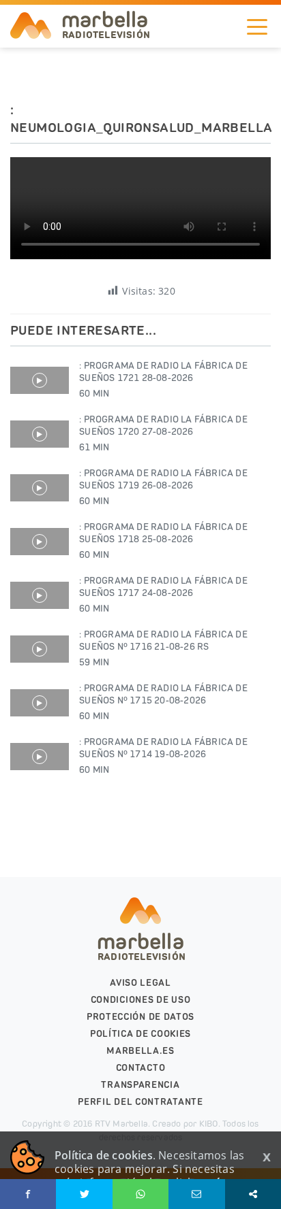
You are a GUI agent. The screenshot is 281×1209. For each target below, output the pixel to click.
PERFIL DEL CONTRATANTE (140, 1102)
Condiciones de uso (141, 1000)
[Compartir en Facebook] (28, 1194)
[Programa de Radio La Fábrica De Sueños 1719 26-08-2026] (39, 487)
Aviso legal (140, 983)
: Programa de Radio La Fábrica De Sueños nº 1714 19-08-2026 (163, 756)
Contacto (141, 1068)
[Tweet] (84, 1194)
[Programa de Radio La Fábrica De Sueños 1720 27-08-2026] (39, 434)
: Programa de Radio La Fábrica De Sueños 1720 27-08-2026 (163, 433)
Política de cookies (140, 1034)
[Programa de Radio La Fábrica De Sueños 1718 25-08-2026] (39, 541)
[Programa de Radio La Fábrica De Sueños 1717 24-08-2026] (39, 595)
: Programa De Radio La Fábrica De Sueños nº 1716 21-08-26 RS (163, 648)
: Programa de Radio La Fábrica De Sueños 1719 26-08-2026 (163, 487)
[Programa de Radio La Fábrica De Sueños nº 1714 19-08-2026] (39, 756)
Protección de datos (140, 1017)
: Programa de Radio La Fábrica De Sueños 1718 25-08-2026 (163, 541)
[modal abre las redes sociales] (253, 1194)
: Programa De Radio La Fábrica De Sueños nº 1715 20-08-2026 (163, 702)
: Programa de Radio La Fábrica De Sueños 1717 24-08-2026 (163, 594)
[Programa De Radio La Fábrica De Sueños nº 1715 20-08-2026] (39, 702)
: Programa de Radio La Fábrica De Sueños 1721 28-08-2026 (163, 379)
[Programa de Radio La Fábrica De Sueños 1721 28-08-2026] (39, 380)
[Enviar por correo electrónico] (196, 1194)
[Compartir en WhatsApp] (140, 1194)
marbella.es (140, 1051)
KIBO (208, 1124)
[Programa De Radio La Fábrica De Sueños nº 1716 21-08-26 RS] (39, 649)
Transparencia (140, 1085)
